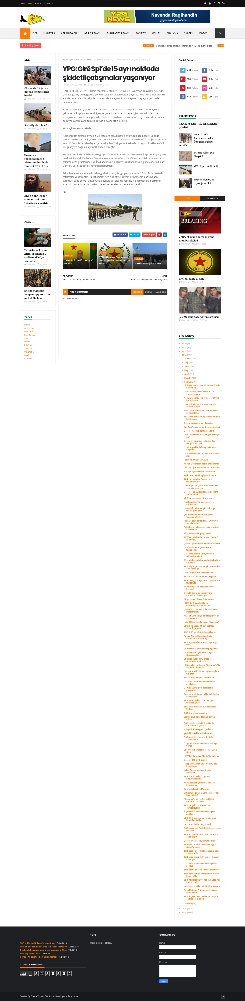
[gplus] (223, 3)
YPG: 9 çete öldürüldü (206, 166)
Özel (26, 355)
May (186, 370)
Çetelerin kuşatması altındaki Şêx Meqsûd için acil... (199, 442)
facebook (161, 292)
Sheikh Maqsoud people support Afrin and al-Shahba (37, 294)
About (38, 3)
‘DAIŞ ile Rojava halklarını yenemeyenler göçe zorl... (198, 604)
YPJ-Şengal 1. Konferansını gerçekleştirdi (197, 806)
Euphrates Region (118, 33)
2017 (184, 351)
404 (26, 338)
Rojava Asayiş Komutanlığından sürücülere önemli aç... (198, 637)
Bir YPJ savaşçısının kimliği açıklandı (201, 649)
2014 (184, 912)
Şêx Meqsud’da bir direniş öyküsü (199, 316)
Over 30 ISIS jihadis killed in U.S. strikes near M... (199, 392)
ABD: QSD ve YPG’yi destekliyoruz (200, 632)
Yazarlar (28, 348)
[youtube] (210, 3)
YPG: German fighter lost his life (199, 678)
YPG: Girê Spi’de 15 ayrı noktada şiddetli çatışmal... (199, 627)
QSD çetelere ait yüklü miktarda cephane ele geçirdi (199, 724)
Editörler (28, 345)
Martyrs (49, 33)
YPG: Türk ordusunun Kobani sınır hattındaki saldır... (200, 819)
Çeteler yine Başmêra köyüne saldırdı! (202, 543)
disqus (148, 292)
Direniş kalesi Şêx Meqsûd (196, 789)
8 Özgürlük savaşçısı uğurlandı (198, 729)
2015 (184, 909)
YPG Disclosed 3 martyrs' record (78, 262)
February (188, 382)
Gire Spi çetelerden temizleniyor (200, 573)
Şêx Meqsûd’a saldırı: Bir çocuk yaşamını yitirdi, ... (199, 516)
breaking (134, 45)
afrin (206, 45)
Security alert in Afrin (37, 125)
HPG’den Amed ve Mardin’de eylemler (202, 756)
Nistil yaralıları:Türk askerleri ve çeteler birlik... (199, 503)
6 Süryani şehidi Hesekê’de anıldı (199, 471)
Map (30, 3)
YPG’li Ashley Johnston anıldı (198, 498)
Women (156, 33)
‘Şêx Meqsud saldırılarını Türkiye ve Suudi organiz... (201, 522)
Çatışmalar (29, 352)
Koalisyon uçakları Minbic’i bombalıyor (202, 886)
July (186, 362)
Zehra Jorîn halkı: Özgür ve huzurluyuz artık (197, 777)
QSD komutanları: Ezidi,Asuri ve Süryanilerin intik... (199, 555)
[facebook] (214, 3)
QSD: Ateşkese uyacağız (195, 713)
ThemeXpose (37, 996)
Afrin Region (69, 33)
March (187, 378)
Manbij (103, 252)
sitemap (28, 359)
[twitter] (205, 3)
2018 (184, 347)
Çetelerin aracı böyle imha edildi (199, 841)
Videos (203, 33)
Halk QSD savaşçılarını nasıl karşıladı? (201, 622)
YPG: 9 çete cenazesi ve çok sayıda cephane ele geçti (201, 897)
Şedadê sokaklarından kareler (198, 733)
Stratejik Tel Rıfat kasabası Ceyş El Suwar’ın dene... (200, 846)
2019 (184, 343)
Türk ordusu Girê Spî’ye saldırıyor (200, 475)
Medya (27, 342)
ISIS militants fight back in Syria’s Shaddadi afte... (199, 653)
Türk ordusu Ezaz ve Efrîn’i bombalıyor (202, 870)
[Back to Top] (223, 997)
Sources (48, 3)
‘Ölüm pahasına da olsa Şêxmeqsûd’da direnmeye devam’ (202, 666)
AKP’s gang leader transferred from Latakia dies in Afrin (36, 199)
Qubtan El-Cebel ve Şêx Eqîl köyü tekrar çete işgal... (199, 509)
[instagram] (218, 3)
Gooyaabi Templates (68, 996)
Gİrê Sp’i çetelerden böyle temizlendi (202, 467)
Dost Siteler (29, 335)
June (187, 366)
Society (141, 33)
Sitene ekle (29, 328)
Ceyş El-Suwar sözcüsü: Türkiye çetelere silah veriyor (199, 594)
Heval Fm (28, 331)
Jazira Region (92, 33)
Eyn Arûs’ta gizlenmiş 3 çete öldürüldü (202, 427)
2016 (184, 355)
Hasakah (139, 259)
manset (81, 59)
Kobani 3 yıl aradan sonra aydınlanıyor (201, 464)
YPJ (187, 198)
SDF (35, 33)
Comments (212, 198)
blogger (137, 292)
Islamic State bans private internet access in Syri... (200, 405)
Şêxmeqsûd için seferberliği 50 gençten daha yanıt (199, 800)
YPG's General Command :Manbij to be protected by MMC (114, 260)
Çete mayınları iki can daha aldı (198, 423)
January (188, 904)
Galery (188, 33)
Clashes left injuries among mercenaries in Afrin (37, 92)
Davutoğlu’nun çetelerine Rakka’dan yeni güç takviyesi (201, 486)
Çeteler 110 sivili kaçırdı (195, 760)
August (188, 359)
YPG (89, 59)
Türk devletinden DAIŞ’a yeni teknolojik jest (198, 480)
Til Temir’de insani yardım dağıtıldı (200, 576)
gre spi (73, 59)
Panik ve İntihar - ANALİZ (196, 460)
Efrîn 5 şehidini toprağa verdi (197, 533)
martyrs (69, 255)
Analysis (172, 33)
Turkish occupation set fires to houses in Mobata (169, 45)
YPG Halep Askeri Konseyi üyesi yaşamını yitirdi (199, 701)
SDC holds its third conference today (37, 943)
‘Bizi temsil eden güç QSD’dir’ (198, 824)
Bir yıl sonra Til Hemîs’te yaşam (199, 599)
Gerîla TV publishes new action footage (39, 957)
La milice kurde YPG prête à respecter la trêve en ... (197, 660)
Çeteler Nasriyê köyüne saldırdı (199, 431)
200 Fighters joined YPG (147, 263)
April (186, 374)
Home (23, 3)
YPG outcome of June (191, 278)
